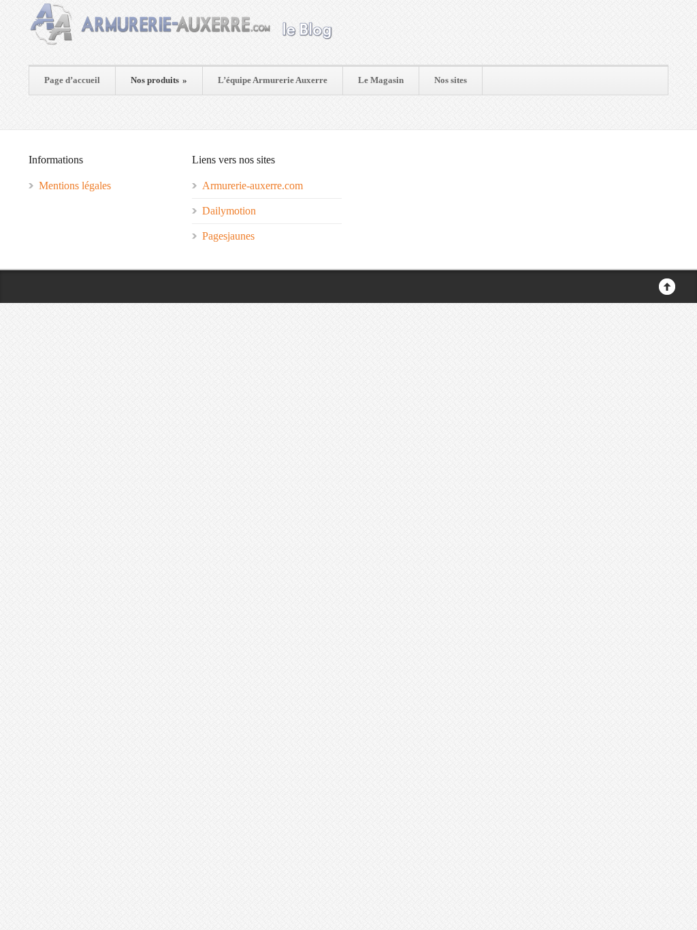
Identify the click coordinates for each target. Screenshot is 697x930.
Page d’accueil (72, 80)
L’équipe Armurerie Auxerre (272, 80)
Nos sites (450, 80)
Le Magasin (381, 80)
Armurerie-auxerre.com (252, 185)
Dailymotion (229, 211)
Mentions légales (75, 185)
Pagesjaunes (228, 236)
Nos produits (159, 80)
